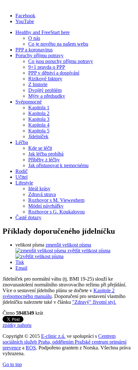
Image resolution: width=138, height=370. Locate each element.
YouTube (24, 21)
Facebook (25, 15)
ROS (31, 347)
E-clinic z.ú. (53, 336)
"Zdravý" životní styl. (94, 302)
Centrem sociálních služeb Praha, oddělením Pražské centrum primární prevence (64, 341)
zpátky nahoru (17, 325)
